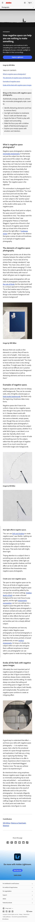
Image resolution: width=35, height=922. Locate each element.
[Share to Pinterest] (19, 842)
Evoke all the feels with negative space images (17, 85)
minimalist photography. (11, 154)
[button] (24, 2)
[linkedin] (12, 911)
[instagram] (6, 911)
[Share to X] (12, 842)
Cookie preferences (7, 916)
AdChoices (6, 919)
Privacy (20, 914)
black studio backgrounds (11, 396)
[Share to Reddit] (23, 842)
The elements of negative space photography (17, 78)
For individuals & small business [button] (11, 883)
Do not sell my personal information (19, 916)
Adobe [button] (4, 899)
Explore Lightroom (17, 57)
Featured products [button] (7, 902)
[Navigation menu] (2, 2)
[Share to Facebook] (8, 842)
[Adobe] (8, 2)
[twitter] (9, 911)
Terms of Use (26, 914)
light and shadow (18, 534)
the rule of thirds (8, 284)
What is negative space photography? (14, 74)
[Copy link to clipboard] (27, 842)
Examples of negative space (11, 81)
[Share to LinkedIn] (15, 842)
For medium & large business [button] (10, 887)
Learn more (17, 875)
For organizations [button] (7, 891)
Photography (5, 7)
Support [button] (5, 895)
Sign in (30, 2)
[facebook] (3, 911)
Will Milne (6, 823)
